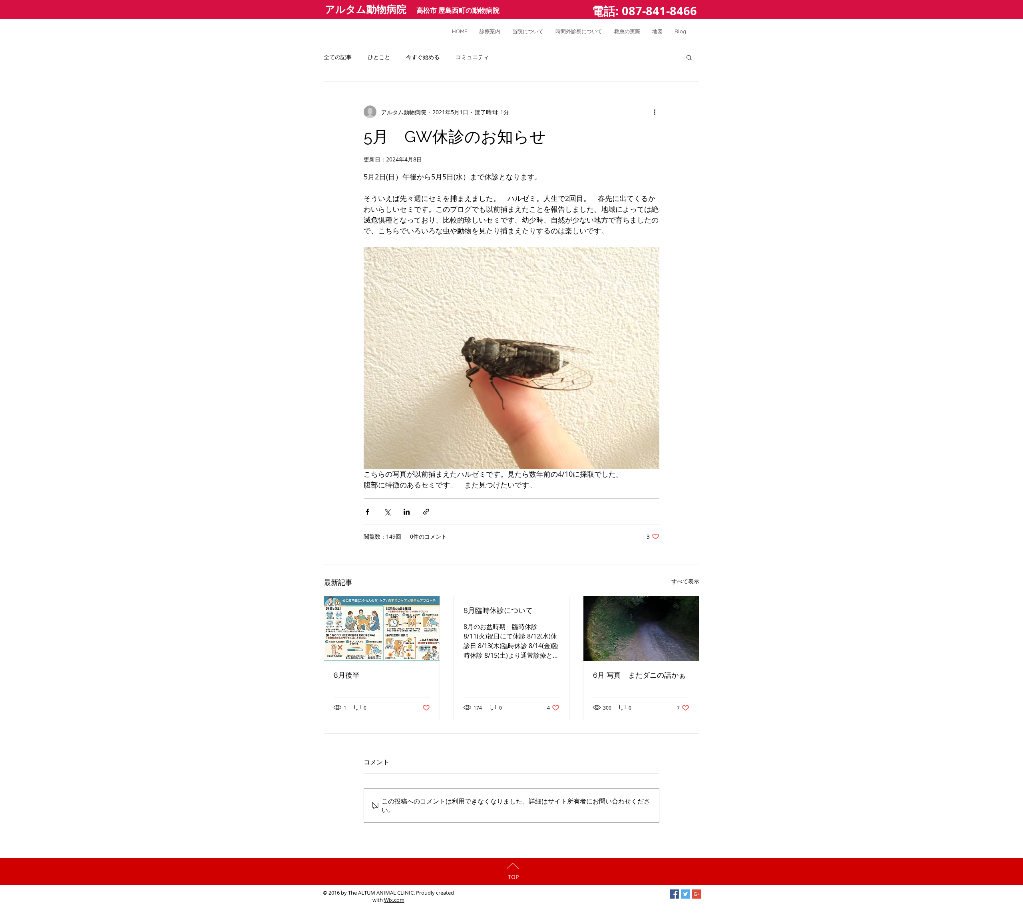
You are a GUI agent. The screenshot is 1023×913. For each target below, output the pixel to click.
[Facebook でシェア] (367, 511)
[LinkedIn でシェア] (406, 511)
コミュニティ (472, 57)
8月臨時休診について (498, 610)
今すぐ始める (423, 57)
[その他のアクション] (654, 112)
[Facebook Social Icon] (674, 894)
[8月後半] (382, 628)
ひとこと (379, 57)
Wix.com (394, 899)
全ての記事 (338, 57)
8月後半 (347, 675)
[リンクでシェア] (426, 511)
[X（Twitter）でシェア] (387, 511)
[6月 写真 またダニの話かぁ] (641, 628)
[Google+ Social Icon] (696, 894)
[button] (689, 57)
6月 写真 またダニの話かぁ (639, 675)
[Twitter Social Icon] (685, 894)
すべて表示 (685, 581)
